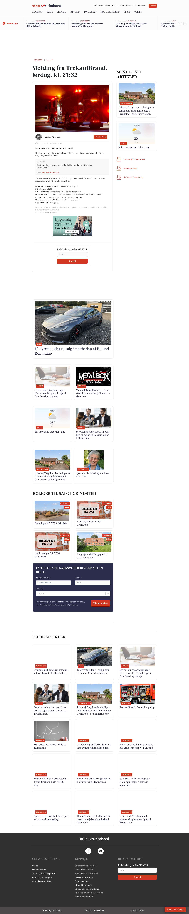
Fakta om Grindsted (84, 877)
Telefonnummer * (44, 578)
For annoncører (39, 869)
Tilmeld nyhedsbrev (175, 909)
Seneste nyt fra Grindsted (86, 865)
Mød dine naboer (110, 12)
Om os (35, 865)
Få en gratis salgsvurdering (87, 889)
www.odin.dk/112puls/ (50, 172)
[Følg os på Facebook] (88, 851)
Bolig (50, 12)
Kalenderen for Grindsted (86, 873)
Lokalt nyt (90, 12)
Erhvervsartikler (82, 881)
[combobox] (37, 593)
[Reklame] (72, 226)
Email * (78, 578)
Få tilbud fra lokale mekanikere (89, 892)
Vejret (138, 12)
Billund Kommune (83, 885)
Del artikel (99, 137)
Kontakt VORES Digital (42, 877)
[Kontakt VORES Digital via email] (101, 851)
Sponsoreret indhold (84, 896)
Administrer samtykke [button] (42, 881)
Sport (127, 12)
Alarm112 (37, 12)
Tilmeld (153, 6)
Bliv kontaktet (100, 603)
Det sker (75, 12)
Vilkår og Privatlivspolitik (43, 873)
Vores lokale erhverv (84, 869)
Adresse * (40, 588)
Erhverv (61, 12)
